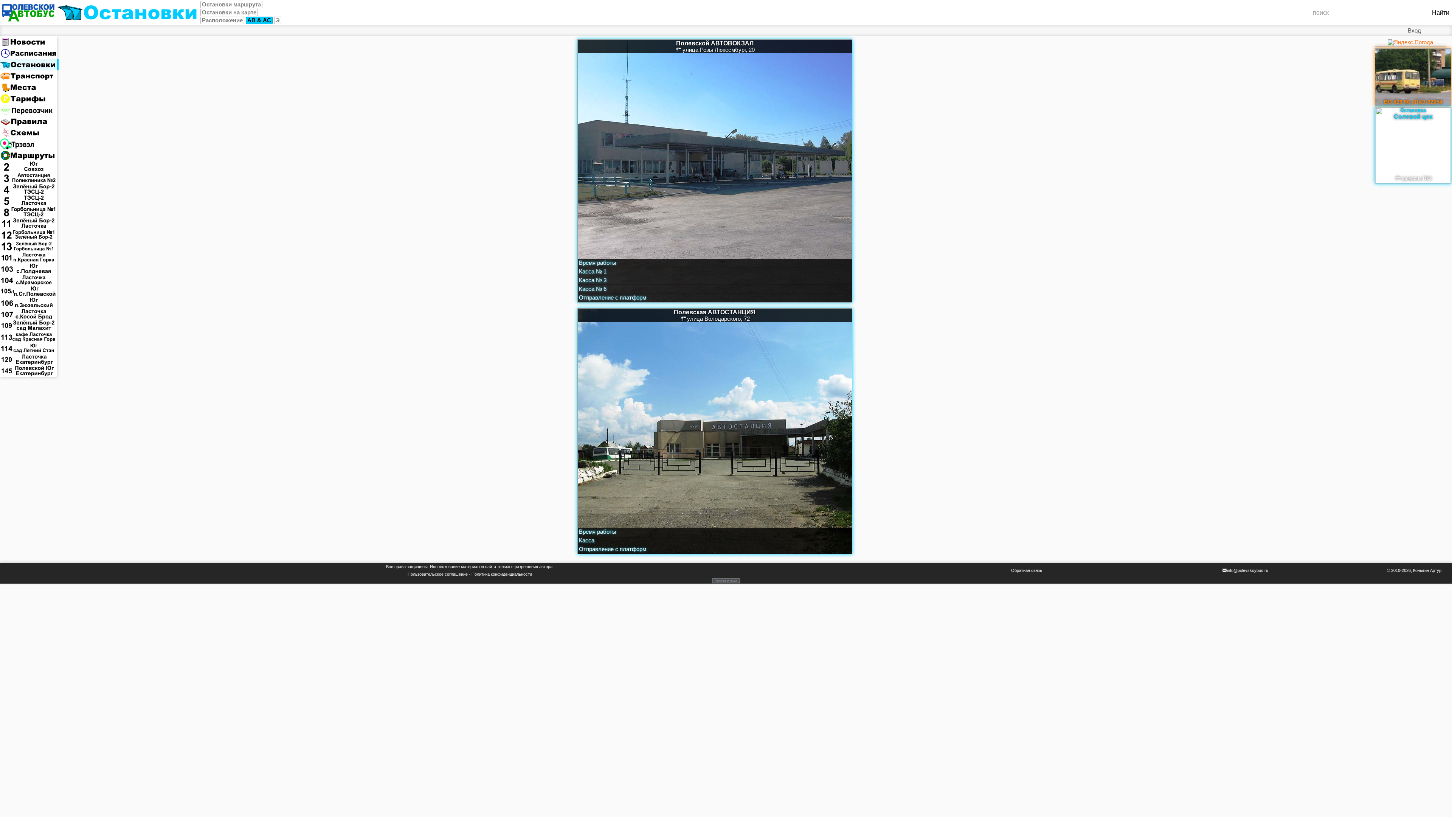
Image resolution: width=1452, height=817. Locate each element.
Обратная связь (1026, 570)
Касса (586, 540)
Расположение (222, 20)
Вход (1414, 31)
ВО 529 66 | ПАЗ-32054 (1413, 102)
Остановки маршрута (231, 5)
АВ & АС (259, 20)
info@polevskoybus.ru (1247, 570)
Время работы (597, 263)
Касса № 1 (593, 272)
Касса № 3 (593, 280)
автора (545, 566)
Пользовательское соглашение (438, 574)
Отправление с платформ (612, 298)
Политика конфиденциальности (502, 574)
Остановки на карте (229, 12)
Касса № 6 (593, 289)
